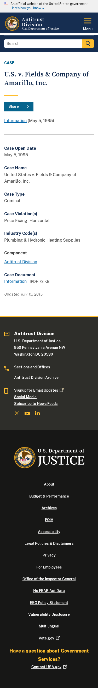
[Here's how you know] (49, 6)
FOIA (49, 520)
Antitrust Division (20, 261)
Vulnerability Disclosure (49, 614)
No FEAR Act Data (49, 591)
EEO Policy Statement (49, 603)
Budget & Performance (49, 496)
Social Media (25, 397)
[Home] (32, 30)
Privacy (49, 555)
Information (15, 120)
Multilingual (49, 626)
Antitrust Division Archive (36, 377)
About (49, 484)
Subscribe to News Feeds (35, 404)
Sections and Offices (32, 367)
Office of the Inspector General (49, 579)
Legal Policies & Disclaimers (49, 543)
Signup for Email (36, 390)
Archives (49, 508)
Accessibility (49, 532)
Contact (46, 667)
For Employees (49, 567)
